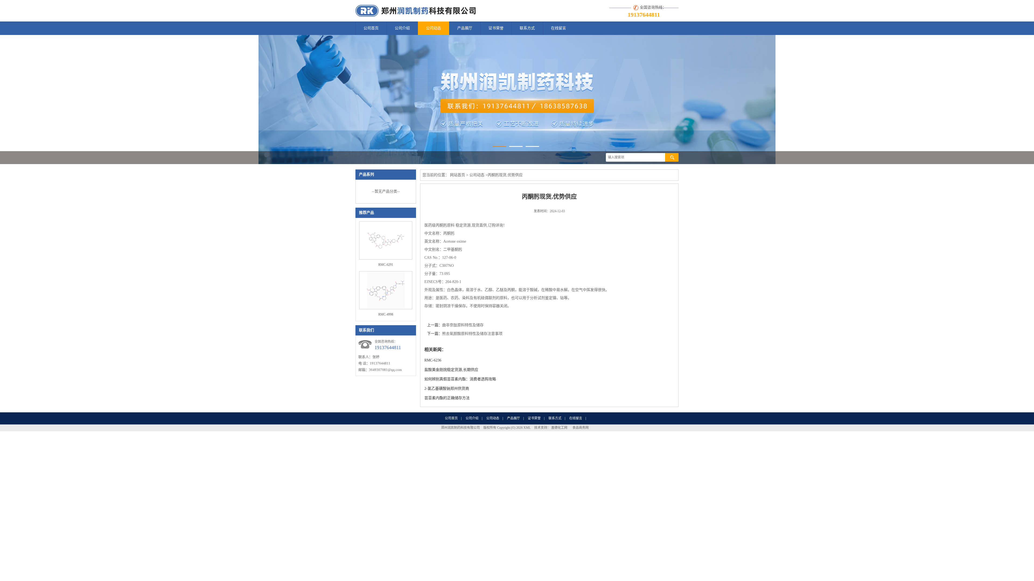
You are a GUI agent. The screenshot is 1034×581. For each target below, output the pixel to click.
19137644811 (644, 14)
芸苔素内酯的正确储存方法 (447, 398)
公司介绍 (402, 28)
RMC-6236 (432, 360)
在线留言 (558, 28)
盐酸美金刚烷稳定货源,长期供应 (451, 370)
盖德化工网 (559, 428)
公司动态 (433, 28)
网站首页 (457, 175)
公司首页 (371, 28)
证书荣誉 (496, 28)
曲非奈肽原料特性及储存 (463, 325)
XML (527, 428)
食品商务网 (580, 428)
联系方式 (527, 28)
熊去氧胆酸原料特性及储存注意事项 (472, 334)
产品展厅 (464, 28)
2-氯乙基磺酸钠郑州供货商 (446, 389)
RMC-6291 (385, 265)
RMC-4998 (385, 314)
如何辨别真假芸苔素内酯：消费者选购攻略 (460, 379)
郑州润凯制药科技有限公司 (460, 428)
